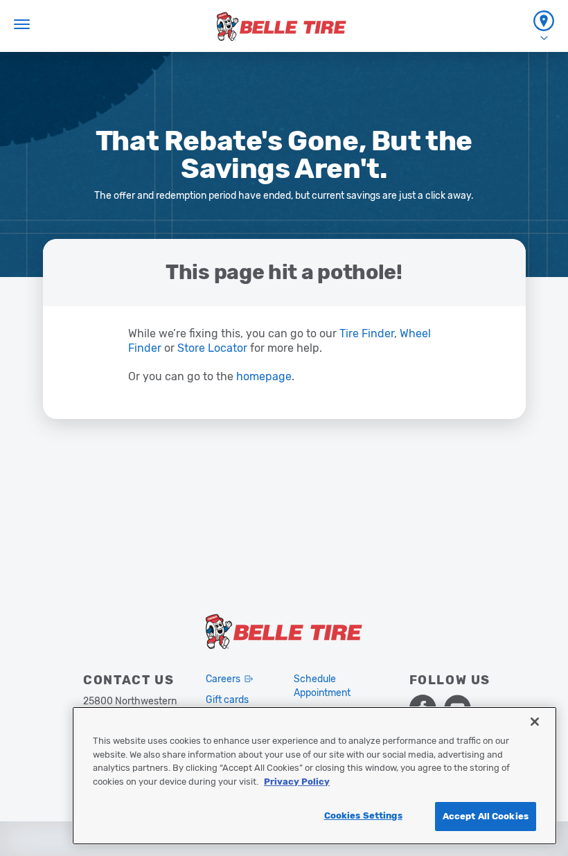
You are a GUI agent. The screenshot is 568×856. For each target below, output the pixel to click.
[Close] (535, 721)
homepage (264, 376)
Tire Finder (366, 333)
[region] (314, 775)
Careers (223, 679)
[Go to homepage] (281, 26)
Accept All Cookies (486, 816)
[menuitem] (543, 26)
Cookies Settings (363, 815)
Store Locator (213, 348)
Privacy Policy (297, 781)
